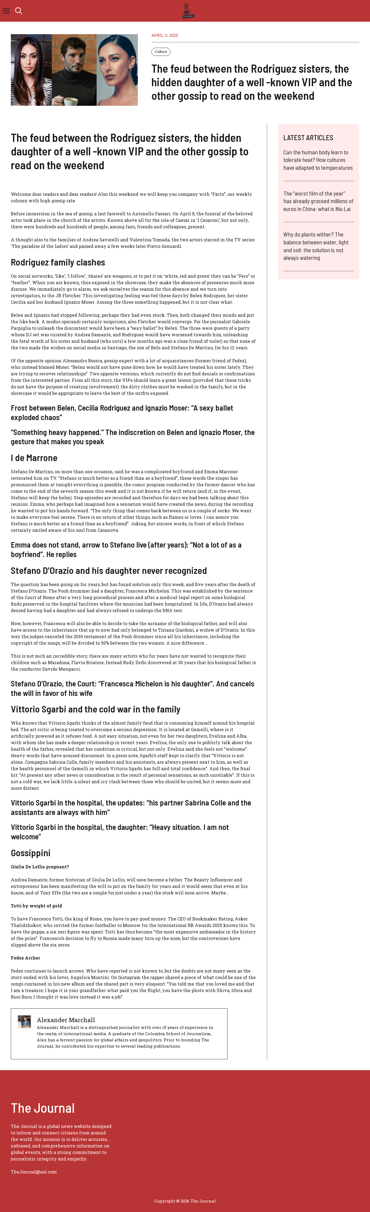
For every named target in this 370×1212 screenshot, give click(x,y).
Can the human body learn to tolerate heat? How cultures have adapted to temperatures (318, 159)
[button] (18, 11)
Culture (161, 51)
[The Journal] (187, 11)
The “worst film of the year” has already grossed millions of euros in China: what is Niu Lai (318, 201)
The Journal (203, 1201)
